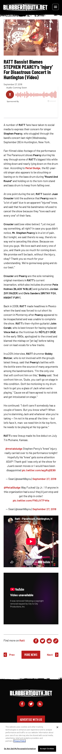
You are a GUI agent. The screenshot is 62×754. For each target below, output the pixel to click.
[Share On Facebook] (35, 640)
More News (30, 654)
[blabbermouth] (25, 10)
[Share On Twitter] (42, 640)
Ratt (22, 640)
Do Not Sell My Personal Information (20, 748)
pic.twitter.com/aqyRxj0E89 (39, 470)
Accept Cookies (47, 748)
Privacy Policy (19, 741)
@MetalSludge (12, 487)
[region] (31, 738)
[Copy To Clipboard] (55, 640)
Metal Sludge (32, 168)
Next (50, 654)
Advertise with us (31, 719)
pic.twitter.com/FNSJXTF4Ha (31, 500)
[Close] (57, 727)
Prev (12, 654)
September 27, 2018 (44, 478)
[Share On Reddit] (49, 640)
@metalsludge (13, 448)
